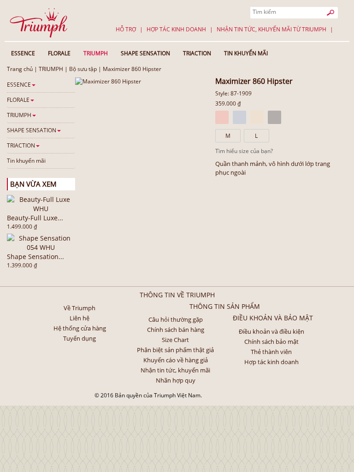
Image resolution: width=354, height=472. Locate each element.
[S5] (257, 117)
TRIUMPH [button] (95, 53)
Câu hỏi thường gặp (175, 319)
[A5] (222, 117)
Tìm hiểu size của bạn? (244, 151)
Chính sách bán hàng (175, 329)
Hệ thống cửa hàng (79, 328)
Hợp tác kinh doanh (176, 29)
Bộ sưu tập (83, 69)
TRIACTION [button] (197, 53)
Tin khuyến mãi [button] (246, 53)
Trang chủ (20, 69)
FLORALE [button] (59, 53)
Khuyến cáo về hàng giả (175, 360)
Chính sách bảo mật (271, 341)
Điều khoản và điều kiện (271, 331)
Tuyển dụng (79, 338)
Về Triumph (79, 308)
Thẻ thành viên (271, 352)
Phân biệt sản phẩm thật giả (175, 350)
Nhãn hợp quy (175, 380)
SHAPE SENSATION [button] (145, 53)
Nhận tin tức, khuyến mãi (175, 370)
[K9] (274, 117)
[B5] (239, 117)
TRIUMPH (51, 69)
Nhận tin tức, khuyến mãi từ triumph (271, 29)
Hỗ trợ (126, 29)
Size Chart (175, 340)
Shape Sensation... (35, 256)
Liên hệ (79, 318)
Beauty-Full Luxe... (35, 217)
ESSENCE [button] (23, 53)
